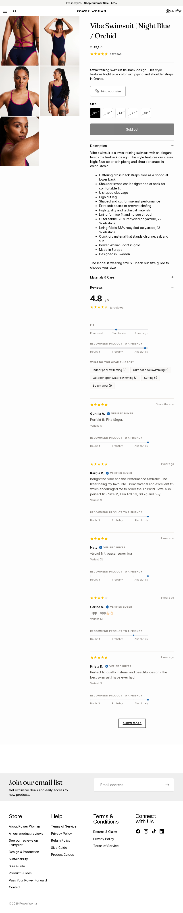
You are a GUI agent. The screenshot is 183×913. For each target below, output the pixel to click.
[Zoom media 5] (19, 141)
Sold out (132, 129)
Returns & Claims (105, 832)
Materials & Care (102, 277)
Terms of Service (64, 826)
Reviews (96, 287)
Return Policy (61, 840)
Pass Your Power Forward (28, 880)
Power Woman (28, 903)
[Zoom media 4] (59, 91)
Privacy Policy (61, 833)
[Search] (15, 11)
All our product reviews (26, 833)
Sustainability (18, 859)
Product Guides (20, 873)
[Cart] (178, 11)
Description (98, 146)
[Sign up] (167, 785)
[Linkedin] (161, 831)
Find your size (111, 91)
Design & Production (24, 852)
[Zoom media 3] (19, 91)
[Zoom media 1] (19, 41)
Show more (132, 723)
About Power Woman (24, 826)
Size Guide (17, 866)
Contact (14, 887)
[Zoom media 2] (59, 41)
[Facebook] (138, 831)
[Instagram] (146, 831)
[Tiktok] (153, 831)
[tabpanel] (132, 566)
